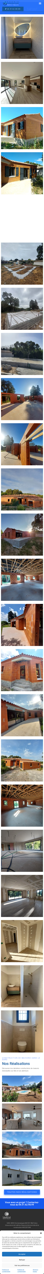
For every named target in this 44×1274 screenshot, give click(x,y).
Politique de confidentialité (6, 1270)
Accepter (22, 1254)
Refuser (22, 1260)
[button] (41, 1233)
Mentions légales (35, 1270)
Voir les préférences (22, 1265)
